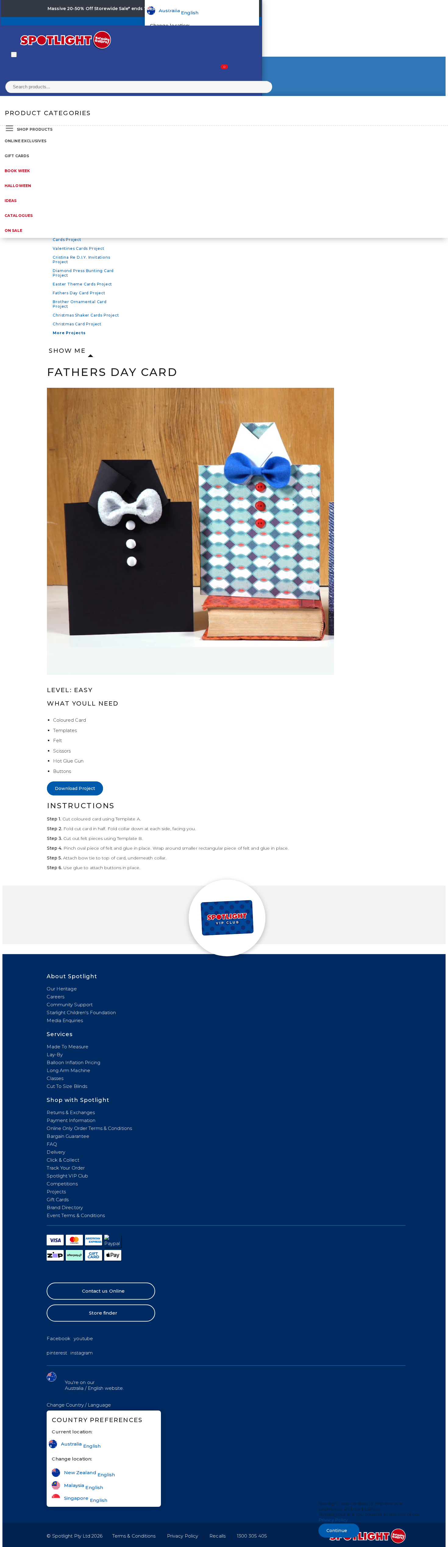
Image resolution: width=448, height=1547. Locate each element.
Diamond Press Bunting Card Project (83, 273)
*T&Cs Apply (201, 8)
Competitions (62, 1184)
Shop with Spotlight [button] (78, 1100)
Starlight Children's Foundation (81, 1012)
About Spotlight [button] (72, 976)
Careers (55, 997)
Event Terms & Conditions (76, 1215)
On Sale (13, 230)
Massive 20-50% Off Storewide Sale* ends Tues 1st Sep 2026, (117, 8)
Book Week (17, 170)
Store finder (103, 1313)
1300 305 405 (252, 1536)
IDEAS (11, 200)
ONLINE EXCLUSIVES (25, 141)
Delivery (56, 1152)
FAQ (52, 1144)
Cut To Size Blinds (67, 1086)
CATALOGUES (19, 215)
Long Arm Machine (68, 1070)
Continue (336, 1530)
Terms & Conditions (134, 1536)
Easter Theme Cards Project (82, 284)
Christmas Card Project (77, 324)
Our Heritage (61, 989)
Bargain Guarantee (68, 1136)
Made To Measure (67, 1047)
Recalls (217, 1536)
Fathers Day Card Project (79, 293)
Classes (55, 1078)
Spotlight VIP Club (67, 1176)
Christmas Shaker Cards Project (86, 315)
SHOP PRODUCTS (34, 129)
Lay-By (55, 1054)
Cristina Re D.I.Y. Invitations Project (81, 259)
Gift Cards (17, 156)
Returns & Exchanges (71, 1112)
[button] (79, 1405)
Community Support (70, 1004)
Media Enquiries (65, 1020)
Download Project (75, 788)
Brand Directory (65, 1207)
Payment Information (71, 1120)
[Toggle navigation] (14, 54)
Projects (56, 1192)
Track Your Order (66, 1168)
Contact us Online (103, 1291)
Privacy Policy (182, 1536)
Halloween (18, 185)
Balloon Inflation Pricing (73, 1062)
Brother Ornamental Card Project (79, 304)
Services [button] (60, 1034)
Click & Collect (63, 1160)
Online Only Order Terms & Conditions (89, 1128)
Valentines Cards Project (78, 248)
